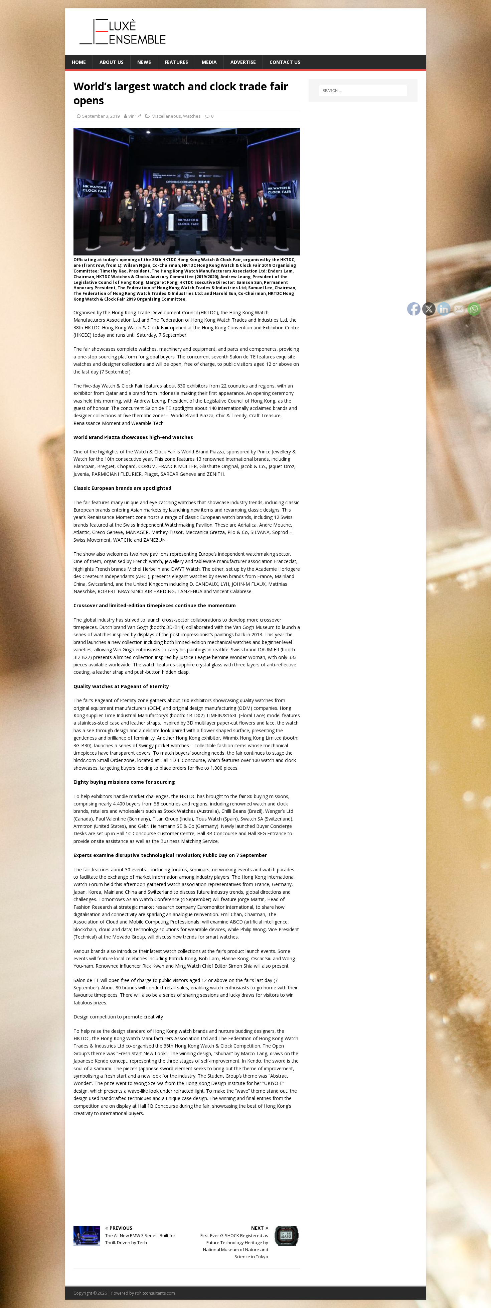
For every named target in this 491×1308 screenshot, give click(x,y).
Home (79, 62)
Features (176, 62)
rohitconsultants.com (155, 1293)
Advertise (243, 62)
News (144, 62)
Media (209, 62)
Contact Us (285, 62)
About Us (112, 62)
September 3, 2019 (101, 116)
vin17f (135, 116)
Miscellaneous (166, 116)
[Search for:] (363, 90)
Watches (192, 116)
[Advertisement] (186, 1170)
